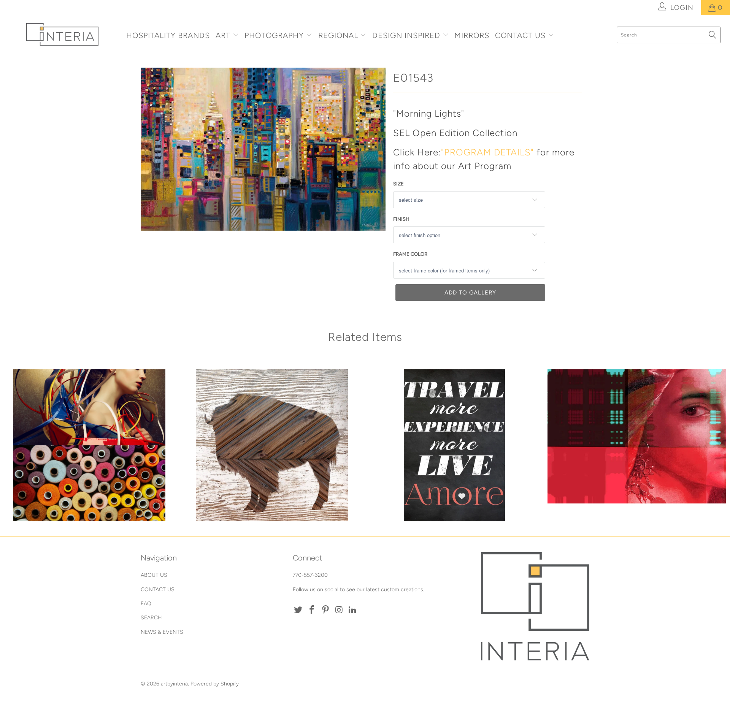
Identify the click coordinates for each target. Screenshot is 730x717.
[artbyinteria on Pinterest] (325, 610)
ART (223, 35)
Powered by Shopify (214, 684)
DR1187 (89, 445)
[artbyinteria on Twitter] (298, 610)
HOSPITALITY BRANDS (168, 35)
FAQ (146, 603)
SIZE (398, 184)
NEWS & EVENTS (162, 632)
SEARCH (151, 617)
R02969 (454, 445)
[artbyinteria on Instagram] (339, 610)
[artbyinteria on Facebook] (312, 610)
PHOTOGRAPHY (274, 35)
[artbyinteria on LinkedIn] (353, 610)
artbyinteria (174, 684)
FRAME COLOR (410, 254)
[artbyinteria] (62, 34)
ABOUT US (154, 575)
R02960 (637, 436)
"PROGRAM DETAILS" (487, 152)
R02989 (271, 445)
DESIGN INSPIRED (406, 35)
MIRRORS (471, 35)
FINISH (401, 219)
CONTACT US (521, 35)
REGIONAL (338, 35)
